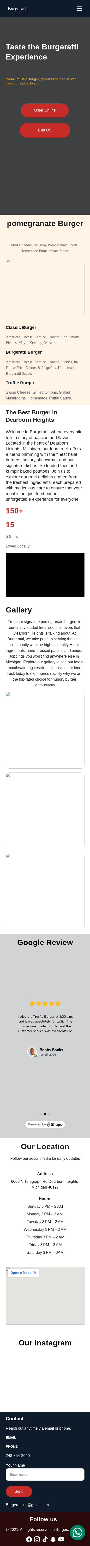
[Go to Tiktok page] (45, 1539)
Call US (45, 130)
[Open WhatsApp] (77, 1532)
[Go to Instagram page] (37, 1539)
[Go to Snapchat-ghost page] (53, 1539)
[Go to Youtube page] (61, 1539)
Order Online (45, 110)
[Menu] (79, 8)
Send (19, 1491)
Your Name (15, 1465)
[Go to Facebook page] (29, 1539)
